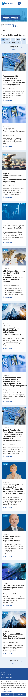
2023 (23, 39)
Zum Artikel (8, 100)
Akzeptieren (20, 694)
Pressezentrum (8, 24)
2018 (23, 42)
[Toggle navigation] (24, 3)
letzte (14, 50)
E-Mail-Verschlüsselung (7, 674)
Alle (3, 39)
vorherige (9, 48)
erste (4, 48)
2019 (18, 42)
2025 (12, 39)
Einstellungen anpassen (6, 691)
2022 (3, 42)
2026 (7, 39)
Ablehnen (7, 694)
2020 (13, 42)
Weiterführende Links (6, 677)
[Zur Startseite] (7, 3)
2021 (8, 42)
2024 (18, 39)
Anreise (3, 672)
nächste (23, 48)
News (13, 24)
